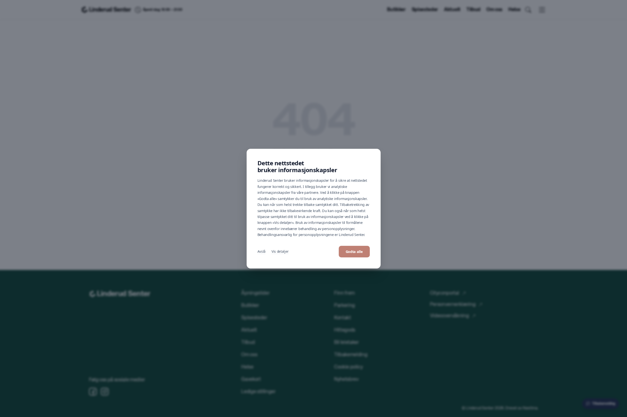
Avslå (261, 251)
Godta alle (354, 251)
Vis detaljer (280, 251)
